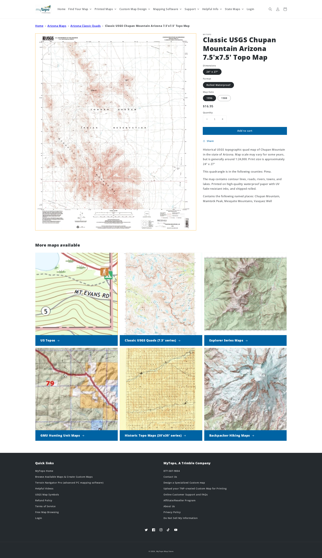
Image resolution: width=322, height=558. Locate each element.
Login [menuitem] (250, 9)
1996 (209, 98)
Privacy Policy (172, 512)
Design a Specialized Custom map (184, 482)
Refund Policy (43, 500)
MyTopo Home (44, 470)
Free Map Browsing (47, 512)
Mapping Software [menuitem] (165, 9)
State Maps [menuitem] (232, 9)
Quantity (208, 112)
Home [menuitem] (62, 9)
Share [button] (210, 141)
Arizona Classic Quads (85, 26)
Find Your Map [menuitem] (78, 9)
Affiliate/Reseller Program (180, 500)
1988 (224, 98)
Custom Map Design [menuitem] (133, 9)
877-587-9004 (172, 470)
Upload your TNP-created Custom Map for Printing (195, 488)
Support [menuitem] (190, 9)
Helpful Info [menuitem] (210, 9)
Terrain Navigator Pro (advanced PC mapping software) (69, 482)
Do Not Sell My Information (181, 518)
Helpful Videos (44, 488)
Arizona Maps (56, 26)
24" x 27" (212, 71)
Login (38, 518)
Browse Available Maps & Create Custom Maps (64, 476)
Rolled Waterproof (218, 85)
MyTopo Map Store (164, 551)
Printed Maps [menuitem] (104, 9)
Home (39, 26)
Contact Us (170, 476)
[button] (270, 9)
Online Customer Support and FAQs (186, 494)
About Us (169, 506)
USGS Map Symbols (47, 494)
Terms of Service (45, 506)
